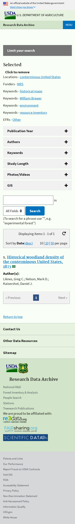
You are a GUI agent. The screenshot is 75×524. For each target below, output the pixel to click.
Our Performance (13, 464)
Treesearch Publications (18, 408)
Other (16, 119)
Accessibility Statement (16, 485)
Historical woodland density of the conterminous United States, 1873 (33, 262)
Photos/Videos (18, 174)
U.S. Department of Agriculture (40, 15)
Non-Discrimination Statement (20, 496)
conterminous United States (40, 77)
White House (10, 517)
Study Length (18, 163)
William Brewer (31, 98)
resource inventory (33, 112)
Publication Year (20, 131)
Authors (13, 141)
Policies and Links (13, 458)
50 (52, 243)
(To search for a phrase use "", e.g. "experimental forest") (27, 220)
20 (47, 243)
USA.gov (7, 512)
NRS (20, 84)
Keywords (15, 152)
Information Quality (14, 507)
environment (29, 105)
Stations (8, 403)
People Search (12, 398)
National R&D (12, 387)
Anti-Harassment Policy (16, 501)
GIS (9, 185)
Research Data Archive (19, 25)
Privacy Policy (11, 490)
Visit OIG (7, 474)
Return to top (12, 316)
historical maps (31, 91)
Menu (69, 25)
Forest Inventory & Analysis (20, 392)
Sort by (19, 243)
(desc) (28, 243)
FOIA (5, 480)
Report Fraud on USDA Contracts (21, 469)
